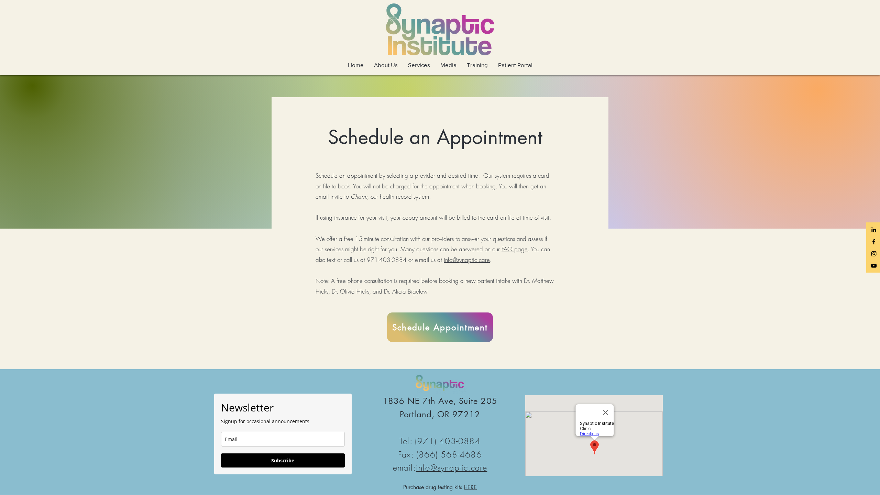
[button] (386, 65)
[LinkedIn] (873, 229)
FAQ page (515, 249)
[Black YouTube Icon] (873, 265)
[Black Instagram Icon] (873, 253)
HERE (470, 487)
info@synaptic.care (467, 260)
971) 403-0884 (449, 441)
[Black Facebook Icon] (873, 241)
